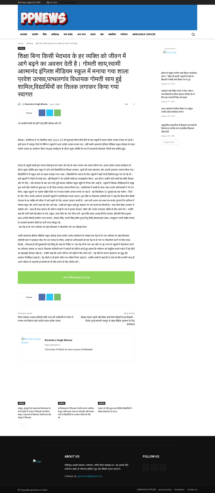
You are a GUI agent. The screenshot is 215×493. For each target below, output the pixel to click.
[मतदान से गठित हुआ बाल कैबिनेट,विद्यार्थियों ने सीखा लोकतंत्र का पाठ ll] (116, 392)
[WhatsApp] (57, 112)
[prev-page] (20, 426)
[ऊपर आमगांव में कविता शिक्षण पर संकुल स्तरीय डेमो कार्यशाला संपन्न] (151, 113)
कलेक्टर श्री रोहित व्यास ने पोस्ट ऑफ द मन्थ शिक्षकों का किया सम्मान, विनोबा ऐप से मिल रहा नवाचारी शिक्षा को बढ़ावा (178, 94)
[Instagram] (181, 2)
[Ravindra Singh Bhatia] (20, 104)
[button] (193, 34)
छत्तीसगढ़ (29, 43)
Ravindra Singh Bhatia (36, 104)
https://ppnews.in (52, 345)
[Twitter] (186, 2)
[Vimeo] (190, 2)
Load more (169, 142)
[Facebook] (177, 2)
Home (21, 43)
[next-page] (25, 426)
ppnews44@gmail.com (90, 476)
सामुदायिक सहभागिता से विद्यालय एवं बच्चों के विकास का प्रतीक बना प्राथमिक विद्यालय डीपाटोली (179, 128)
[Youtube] (195, 2)
